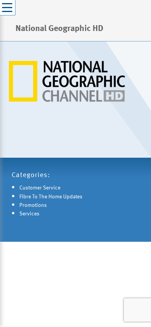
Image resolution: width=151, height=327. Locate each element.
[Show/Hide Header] (7, 7)
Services (29, 213)
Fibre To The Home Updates (50, 196)
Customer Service (39, 187)
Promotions (33, 205)
